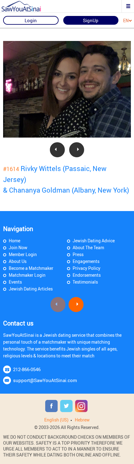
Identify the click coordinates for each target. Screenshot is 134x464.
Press (78, 254)
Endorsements (87, 275)
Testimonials (85, 282)
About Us (17, 261)
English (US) (56, 420)
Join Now (18, 247)
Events (15, 282)
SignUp (90, 20)
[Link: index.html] (26, 6)
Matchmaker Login (27, 275)
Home (14, 241)
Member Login (23, 254)
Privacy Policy (86, 268)
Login (31, 20)
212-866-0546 (27, 369)
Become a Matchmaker (31, 268)
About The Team (88, 247)
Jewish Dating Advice (94, 241)
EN (126, 20)
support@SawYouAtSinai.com (45, 380)
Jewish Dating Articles (31, 289)
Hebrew (82, 420)
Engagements (86, 261)
